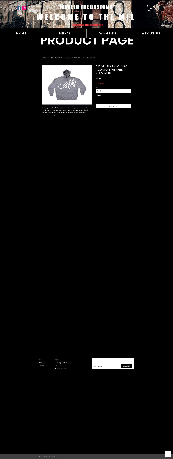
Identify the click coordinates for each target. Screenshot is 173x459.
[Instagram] (24, 8)
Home (44, 58)
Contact (41, 366)
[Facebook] (19, 8)
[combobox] (113, 91)
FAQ (56, 360)
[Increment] (103, 99)
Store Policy (58, 366)
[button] (150, 8)
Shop (40, 360)
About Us (42, 363)
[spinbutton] (100, 99)
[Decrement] (97, 99)
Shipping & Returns (61, 363)
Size (97, 87)
